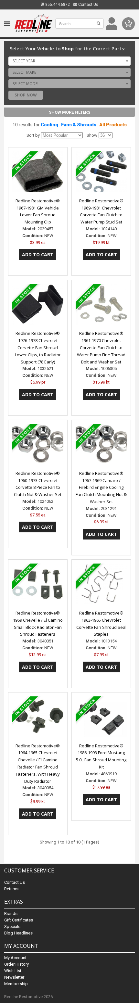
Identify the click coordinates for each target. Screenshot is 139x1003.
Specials (12, 926)
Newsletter (14, 977)
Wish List (12, 970)
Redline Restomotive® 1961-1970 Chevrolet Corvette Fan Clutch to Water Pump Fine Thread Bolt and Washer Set (101, 347)
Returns (11, 888)
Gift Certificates (18, 920)
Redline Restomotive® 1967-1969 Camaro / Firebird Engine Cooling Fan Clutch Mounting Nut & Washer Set (101, 487)
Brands (10, 913)
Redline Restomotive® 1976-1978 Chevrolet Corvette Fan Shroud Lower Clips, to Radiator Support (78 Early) (38, 347)
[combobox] (69, 61)
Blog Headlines (18, 933)
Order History (16, 964)
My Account (15, 957)
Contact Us (87, 4)
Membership (16, 983)
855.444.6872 (57, 4)
